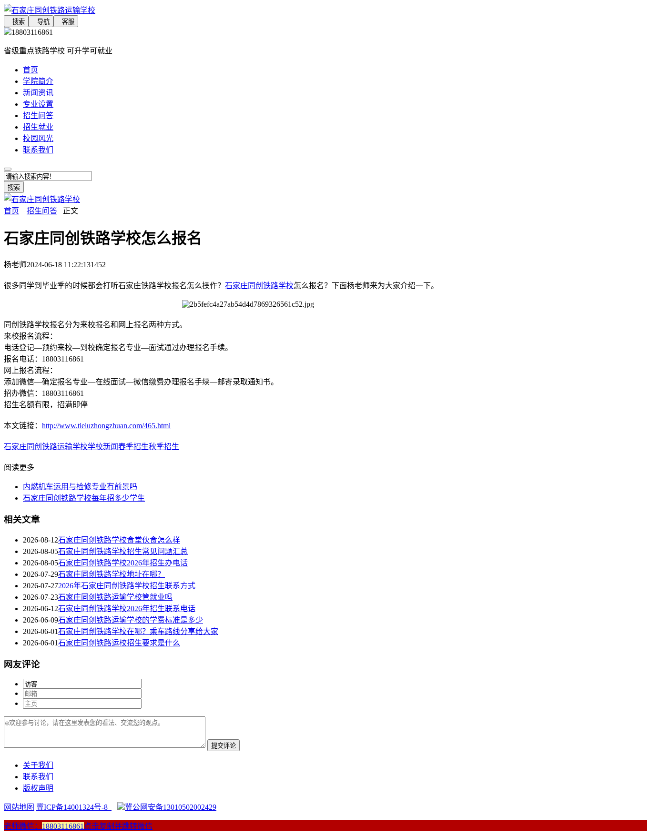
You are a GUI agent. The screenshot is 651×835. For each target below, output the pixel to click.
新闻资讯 (38, 93)
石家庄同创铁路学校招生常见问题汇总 (123, 551)
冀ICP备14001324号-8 (74, 807)
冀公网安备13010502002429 (170, 807)
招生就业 (38, 127)
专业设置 (38, 104)
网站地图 (19, 807)
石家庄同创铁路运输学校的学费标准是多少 (130, 620)
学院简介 (38, 81)
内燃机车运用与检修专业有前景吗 (80, 487)
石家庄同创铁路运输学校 (46, 447)
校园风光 (38, 138)
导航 (41, 21)
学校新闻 (103, 447)
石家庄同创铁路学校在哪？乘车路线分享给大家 (138, 631)
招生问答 (38, 115)
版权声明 (38, 788)
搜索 (16, 21)
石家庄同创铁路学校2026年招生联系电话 (126, 608)
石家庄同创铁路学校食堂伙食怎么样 (119, 540)
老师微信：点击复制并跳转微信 (78, 826)
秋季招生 (164, 447)
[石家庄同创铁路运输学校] (248, 9)
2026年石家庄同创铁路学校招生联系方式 (126, 586)
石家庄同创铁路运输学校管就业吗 (115, 597)
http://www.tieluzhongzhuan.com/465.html (106, 426)
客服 (65, 21)
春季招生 (133, 447)
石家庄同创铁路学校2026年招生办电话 (123, 563)
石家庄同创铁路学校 (259, 286)
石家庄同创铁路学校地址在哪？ (111, 574)
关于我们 (38, 765)
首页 (30, 70)
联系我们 (38, 150)
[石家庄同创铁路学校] (42, 199)
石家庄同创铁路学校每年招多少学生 (84, 498)
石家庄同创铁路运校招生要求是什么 (119, 643)
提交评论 (223, 745)
